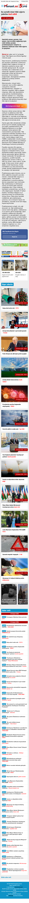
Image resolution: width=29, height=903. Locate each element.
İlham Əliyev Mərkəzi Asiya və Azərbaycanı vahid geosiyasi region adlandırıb (12, 834)
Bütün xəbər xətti (6, 877)
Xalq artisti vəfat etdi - (12, 642)
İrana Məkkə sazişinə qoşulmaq (13, 851)
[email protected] (18, 887)
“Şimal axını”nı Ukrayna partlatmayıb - (11, 711)
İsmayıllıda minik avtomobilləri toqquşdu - (13, 787)
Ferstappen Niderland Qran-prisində (14, 617)
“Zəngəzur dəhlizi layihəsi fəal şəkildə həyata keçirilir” (12, 816)
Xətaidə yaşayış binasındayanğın (13, 631)
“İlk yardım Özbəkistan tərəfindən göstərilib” (13, 717)
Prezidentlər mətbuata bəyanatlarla (14, 742)
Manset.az (5, 54)
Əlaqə (17, 1)
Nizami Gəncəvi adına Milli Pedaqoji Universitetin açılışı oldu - (14, 671)
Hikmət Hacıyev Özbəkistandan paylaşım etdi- (13, 771)
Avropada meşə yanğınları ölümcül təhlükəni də (14, 676)
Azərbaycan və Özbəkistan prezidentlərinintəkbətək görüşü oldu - (13, 858)
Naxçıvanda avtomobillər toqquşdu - (14, 688)
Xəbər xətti (8, 1)
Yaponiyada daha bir (14, 776)
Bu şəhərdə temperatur (14, 864)
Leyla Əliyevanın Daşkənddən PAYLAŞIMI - (12, 781)
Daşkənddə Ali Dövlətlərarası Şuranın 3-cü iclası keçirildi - (13, 693)
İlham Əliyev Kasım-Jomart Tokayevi (14, 748)
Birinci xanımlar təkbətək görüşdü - (14, 766)
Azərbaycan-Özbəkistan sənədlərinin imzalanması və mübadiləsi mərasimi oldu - (14, 729)
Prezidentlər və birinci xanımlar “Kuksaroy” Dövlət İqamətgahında (14, 870)
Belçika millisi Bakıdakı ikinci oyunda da (12, 846)
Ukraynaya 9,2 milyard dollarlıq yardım (13, 805)
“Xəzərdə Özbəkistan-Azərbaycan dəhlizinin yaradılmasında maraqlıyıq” (13, 822)
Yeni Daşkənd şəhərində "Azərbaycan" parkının (12, 653)
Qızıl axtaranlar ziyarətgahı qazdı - (13, 699)
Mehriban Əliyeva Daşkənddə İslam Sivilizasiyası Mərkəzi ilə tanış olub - (14, 665)
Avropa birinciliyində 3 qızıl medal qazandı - (13, 682)
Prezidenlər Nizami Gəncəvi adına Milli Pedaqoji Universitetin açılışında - (13, 736)
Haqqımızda (13, 1)
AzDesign (11, 895)
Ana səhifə (3, 1)
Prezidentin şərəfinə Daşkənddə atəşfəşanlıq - (13, 647)
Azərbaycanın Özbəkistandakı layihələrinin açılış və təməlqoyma (14, 793)
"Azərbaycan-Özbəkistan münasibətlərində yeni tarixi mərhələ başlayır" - (12, 659)
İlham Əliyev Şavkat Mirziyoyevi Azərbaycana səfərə (13, 811)
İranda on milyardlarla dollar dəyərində (12, 799)
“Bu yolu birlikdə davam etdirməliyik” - (11, 723)
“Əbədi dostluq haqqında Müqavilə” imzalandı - (14, 840)
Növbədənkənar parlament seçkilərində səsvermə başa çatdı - (11, 760)
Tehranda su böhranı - (12, 753)
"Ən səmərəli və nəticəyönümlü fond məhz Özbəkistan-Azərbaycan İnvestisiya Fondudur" (14, 705)
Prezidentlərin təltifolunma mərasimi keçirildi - (14, 626)
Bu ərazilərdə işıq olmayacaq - (12, 637)
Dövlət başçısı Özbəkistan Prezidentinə (11, 827)
